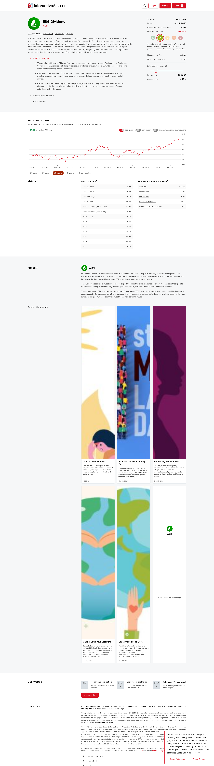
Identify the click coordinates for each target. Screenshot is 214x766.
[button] (34, 33)
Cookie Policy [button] (193, 753)
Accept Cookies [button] (199, 759)
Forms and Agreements (161, 751)
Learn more (181, 31)
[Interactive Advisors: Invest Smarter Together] (84, 5)
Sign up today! (90, 695)
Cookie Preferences (177, 759)
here (141, 751)
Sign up (165, 5)
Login (153, 5)
